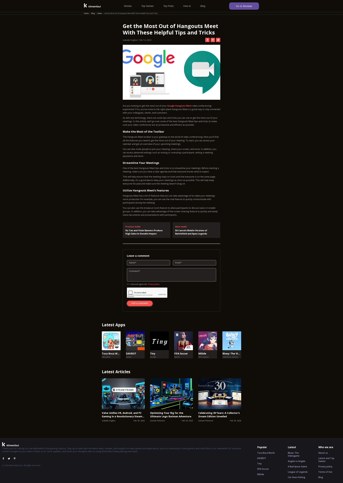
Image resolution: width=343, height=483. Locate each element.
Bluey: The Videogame (293, 454)
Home (86, 13)
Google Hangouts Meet (179, 105)
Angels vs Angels (296, 461)
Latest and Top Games (326, 460)
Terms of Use (325, 471)
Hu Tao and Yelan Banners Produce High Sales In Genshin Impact (144, 232)
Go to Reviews (244, 6)
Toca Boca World (266, 452)
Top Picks (168, 6)
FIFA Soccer (263, 468)
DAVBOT (261, 458)
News (100, 13)
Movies (128, 6)
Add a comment (139, 303)
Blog (202, 6)
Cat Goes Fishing (296, 477)
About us (323, 452)
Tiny (259, 463)
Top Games (147, 6)
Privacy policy (153, 284)
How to (187, 6)
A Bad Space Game (297, 466)
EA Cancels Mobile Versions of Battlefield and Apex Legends (191, 232)
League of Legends (298, 471)
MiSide (260, 474)
